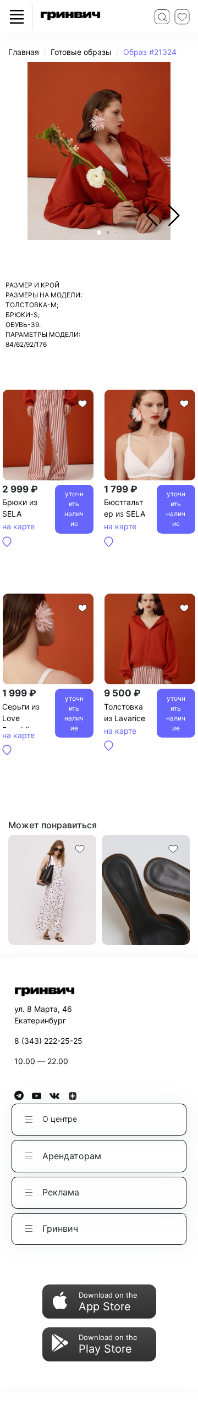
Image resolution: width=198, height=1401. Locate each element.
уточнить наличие (74, 509)
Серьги (15, 706)
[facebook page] (23, 1095)
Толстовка (123, 706)
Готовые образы (81, 52)
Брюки (14, 502)
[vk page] (59, 1095)
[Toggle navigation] (16, 16)
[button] (174, 215)
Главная (23, 52)
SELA (11, 513)
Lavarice (129, 718)
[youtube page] (41, 1095)
